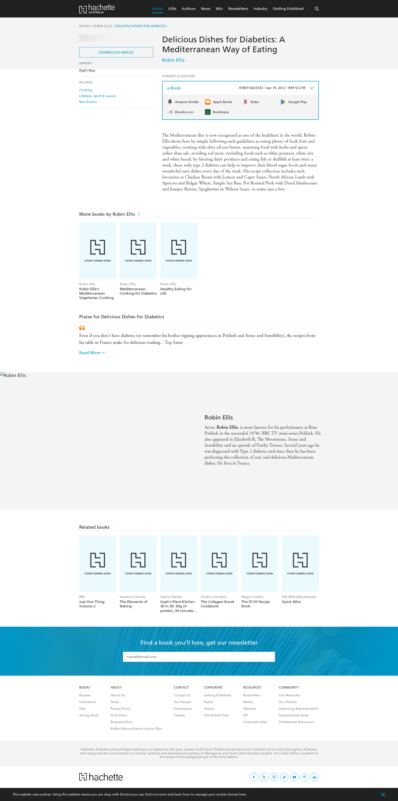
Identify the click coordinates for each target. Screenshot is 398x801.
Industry (260, 8)
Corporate (213, 687)
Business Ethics (121, 722)
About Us (118, 695)
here (242, 794)
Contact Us (182, 695)
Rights (208, 702)
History (209, 708)
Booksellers (251, 695)
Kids (82, 708)
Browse (84, 695)
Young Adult (89, 715)
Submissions (183, 708)
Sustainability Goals (293, 715)
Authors (189, 8)
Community (289, 687)
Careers (179, 715)
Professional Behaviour (296, 722)
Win (219, 8)
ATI (245, 715)
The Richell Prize (216, 715)
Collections (87, 702)
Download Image (116, 52)
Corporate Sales (255, 722)
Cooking (85, 90)
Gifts (172, 8)
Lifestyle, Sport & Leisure (97, 96)
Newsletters (238, 8)
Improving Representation (299, 708)
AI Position (119, 715)
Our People (182, 702)
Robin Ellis (173, 60)
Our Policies (288, 702)
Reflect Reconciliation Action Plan (136, 728)
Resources (252, 687)
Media (248, 702)
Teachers (249, 708)
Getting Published (288, 8)
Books (157, 8)
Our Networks (289, 695)
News (205, 8)
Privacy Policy (121, 708)
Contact (181, 687)
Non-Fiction (88, 102)
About (116, 687)
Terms (115, 702)
